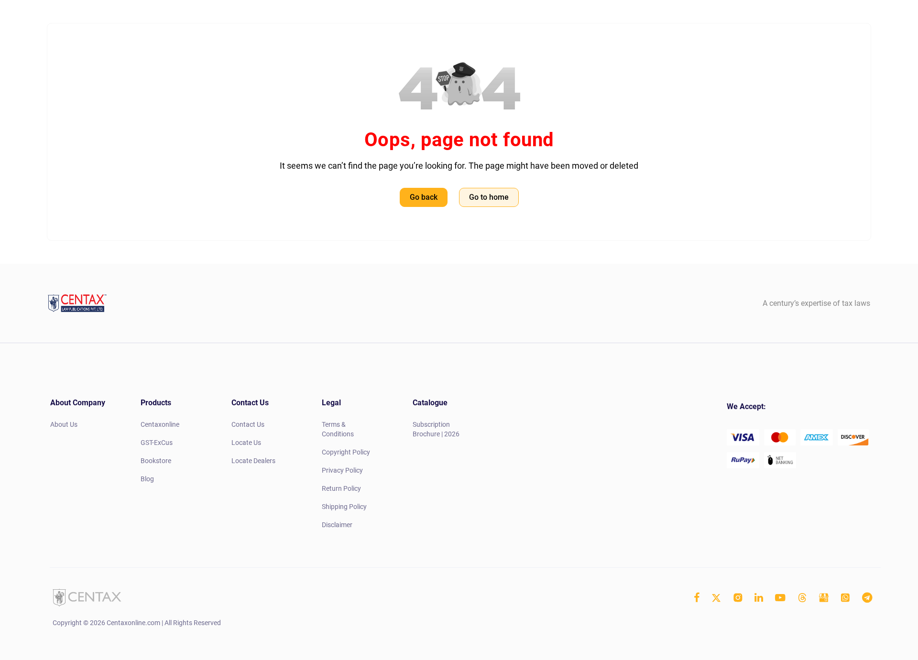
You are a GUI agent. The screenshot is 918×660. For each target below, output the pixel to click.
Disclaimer (337, 525)
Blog (147, 479)
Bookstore (156, 461)
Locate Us (246, 442)
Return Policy (341, 488)
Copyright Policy (346, 452)
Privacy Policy (342, 470)
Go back (423, 197)
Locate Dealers (253, 461)
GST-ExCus (157, 442)
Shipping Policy (344, 506)
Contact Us (247, 424)
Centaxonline (160, 424)
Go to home (489, 197)
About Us (63, 424)
